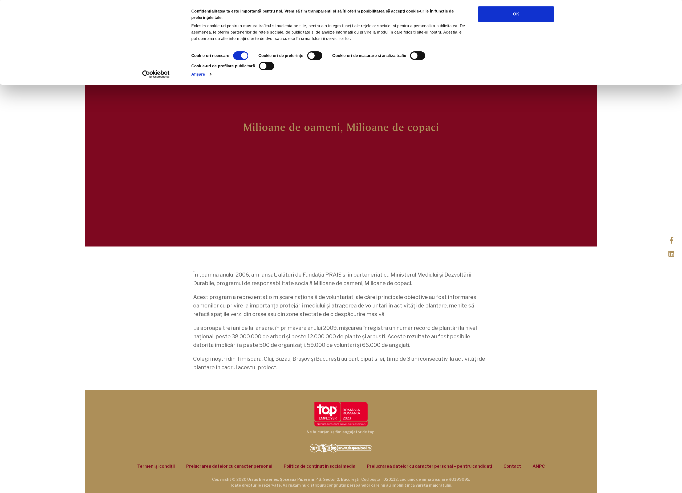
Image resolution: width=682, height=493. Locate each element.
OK (516, 14)
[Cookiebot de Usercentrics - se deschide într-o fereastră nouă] (156, 74)
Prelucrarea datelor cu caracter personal (229, 466)
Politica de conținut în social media (319, 466)
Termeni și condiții (156, 466)
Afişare (198, 74)
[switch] (314, 55)
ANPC (539, 466)
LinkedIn (671, 253)
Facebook (671, 240)
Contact (512, 466)
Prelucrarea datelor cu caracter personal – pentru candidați (429, 466)
